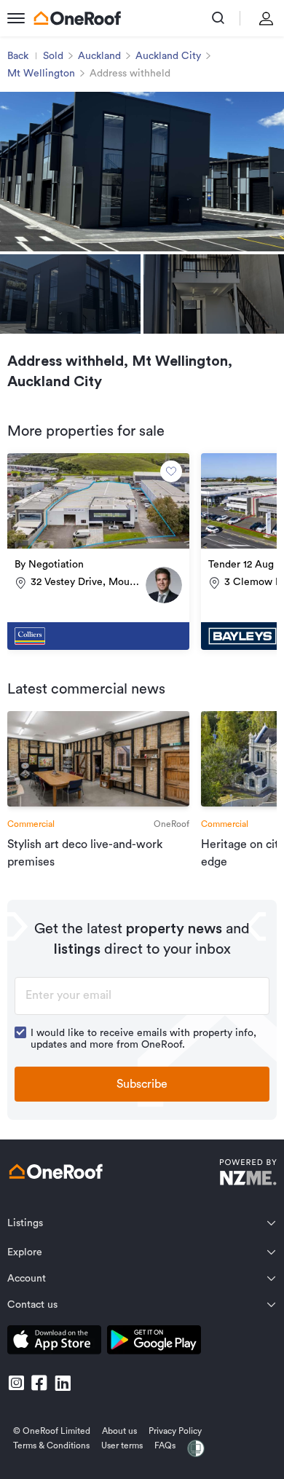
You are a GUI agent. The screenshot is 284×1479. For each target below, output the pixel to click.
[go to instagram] (16, 1382)
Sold (53, 56)
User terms (122, 1445)
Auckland (99, 56)
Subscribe (142, 1084)
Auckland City (168, 56)
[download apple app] (54, 1342)
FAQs (164, 1445)
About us (119, 1431)
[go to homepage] (77, 18)
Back (17, 56)
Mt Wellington (41, 73)
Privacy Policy (175, 1431)
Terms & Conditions (51, 1445)
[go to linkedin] (62, 1382)
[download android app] (154, 1342)
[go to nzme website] (248, 1174)
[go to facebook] (39, 1382)
